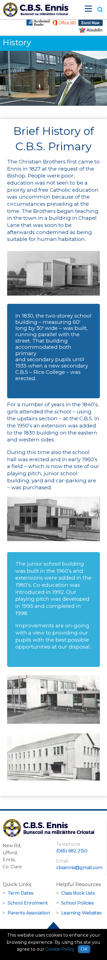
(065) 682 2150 (72, 851)
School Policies (77, 903)
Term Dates (20, 893)
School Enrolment (28, 903)
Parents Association (29, 913)
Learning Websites (81, 913)
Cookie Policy (60, 949)
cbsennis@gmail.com (79, 868)
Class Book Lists (78, 893)
